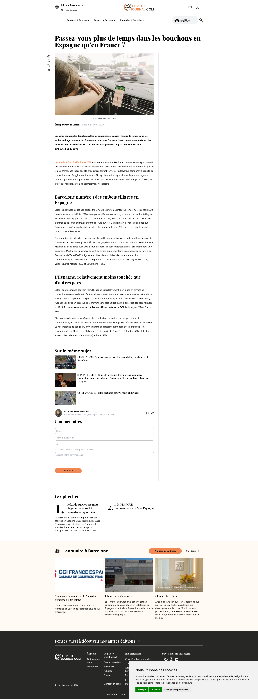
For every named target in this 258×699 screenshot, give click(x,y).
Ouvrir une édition (113, 662)
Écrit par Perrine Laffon (67, 124)
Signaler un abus (112, 683)
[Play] (194, 20)
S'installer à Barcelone (132, 20)
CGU (106, 679)
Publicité (108, 670)
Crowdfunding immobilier (138, 659)
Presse (107, 675)
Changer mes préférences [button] (176, 689)
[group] (194, 19)
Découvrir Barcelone (104, 20)
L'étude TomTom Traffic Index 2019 (73, 162)
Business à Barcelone (78, 20)
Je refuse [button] (155, 689)
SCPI (127, 663)
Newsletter (92, 666)
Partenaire (109, 666)
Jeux (127, 679)
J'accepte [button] (142, 689)
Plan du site (113, 694)
